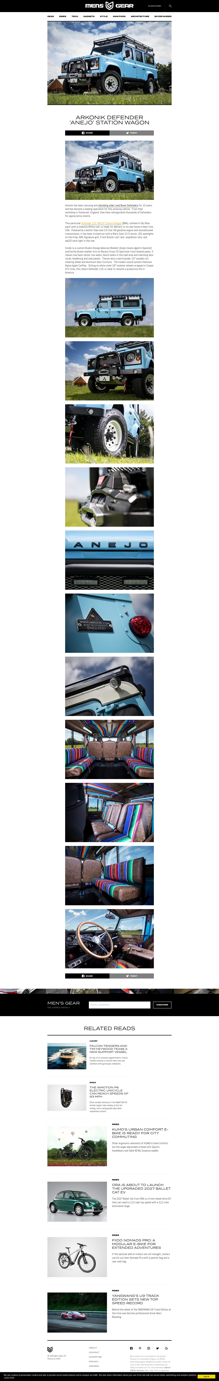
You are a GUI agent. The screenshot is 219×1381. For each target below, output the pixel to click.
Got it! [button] (206, 1377)
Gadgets (89, 16)
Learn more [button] (9, 1377)
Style (104, 16)
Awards (94, 1366)
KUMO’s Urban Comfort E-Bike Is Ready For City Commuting (140, 1133)
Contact (94, 1352)
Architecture (140, 16)
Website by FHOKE (53, 1359)
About (93, 1348)
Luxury (93, 1041)
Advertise (95, 1357)
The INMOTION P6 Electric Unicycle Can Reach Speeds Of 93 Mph (109, 1092)
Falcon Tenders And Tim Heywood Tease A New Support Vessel (108, 1049)
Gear (50, 16)
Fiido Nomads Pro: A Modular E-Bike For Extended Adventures (136, 1244)
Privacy (94, 1361)
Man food (119, 16)
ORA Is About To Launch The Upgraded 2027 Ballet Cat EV (141, 1189)
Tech (75, 16)
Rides (62, 16)
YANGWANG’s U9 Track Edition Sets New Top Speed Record (135, 1300)
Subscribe (162, 1005)
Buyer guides (163, 16)
